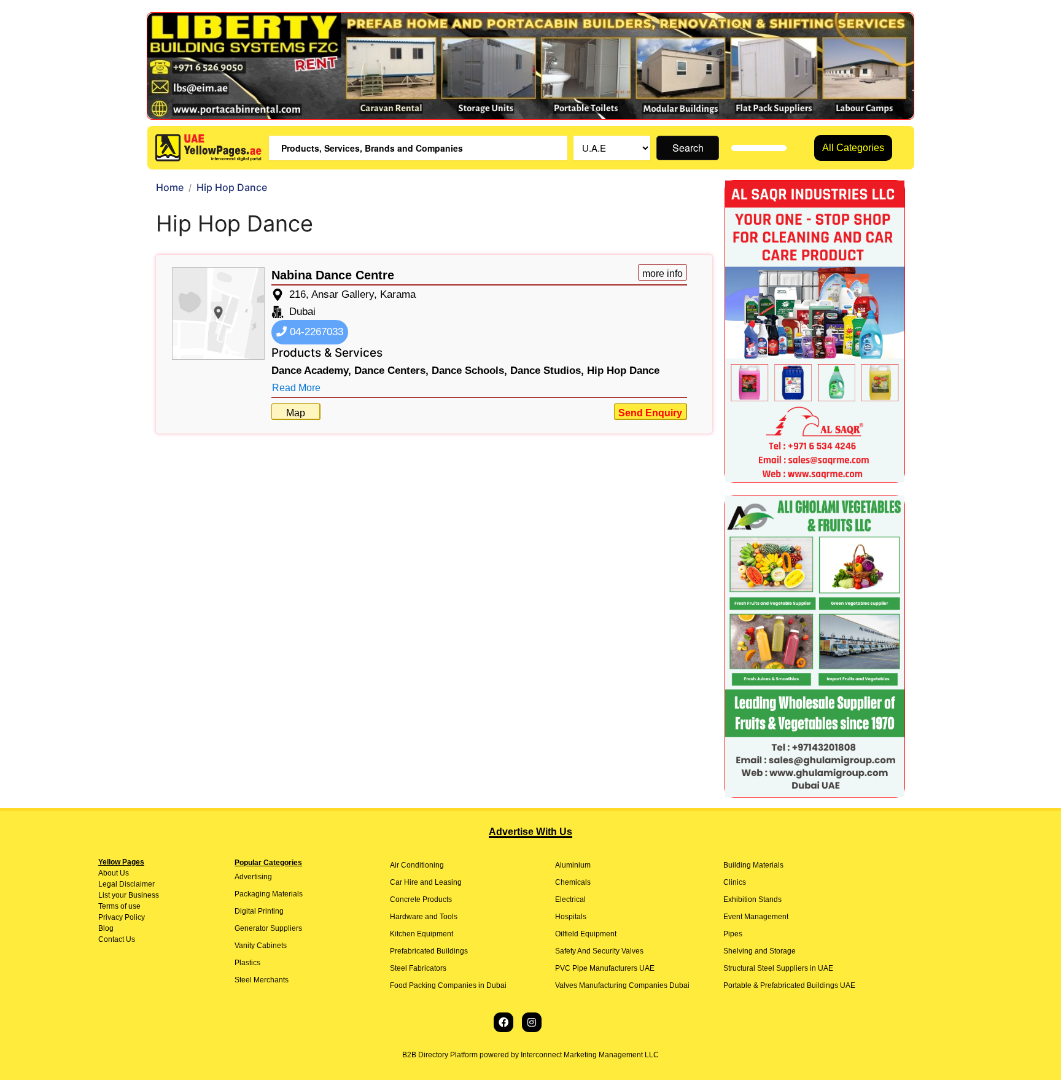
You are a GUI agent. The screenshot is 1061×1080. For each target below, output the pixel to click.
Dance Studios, (547, 370)
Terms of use (119, 906)
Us (123, 873)
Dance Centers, (391, 370)
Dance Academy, (311, 370)
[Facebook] (503, 1022)
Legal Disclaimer (126, 884)
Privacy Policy (121, 917)
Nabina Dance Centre (332, 275)
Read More (296, 388)
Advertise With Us (530, 831)
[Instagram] (532, 1022)
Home (170, 187)
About (108, 873)
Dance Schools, (469, 370)
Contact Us (116, 939)
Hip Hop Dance (623, 370)
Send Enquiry (650, 413)
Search (688, 148)
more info (662, 273)
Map (295, 413)
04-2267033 (315, 332)
